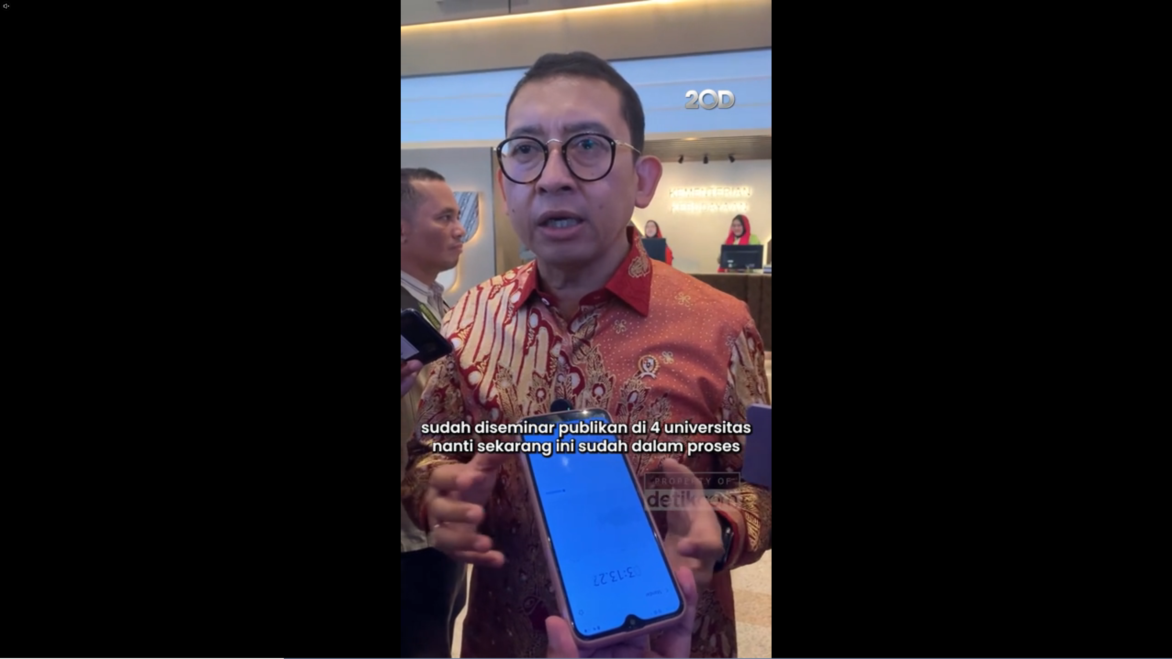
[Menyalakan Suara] (6, 6)
